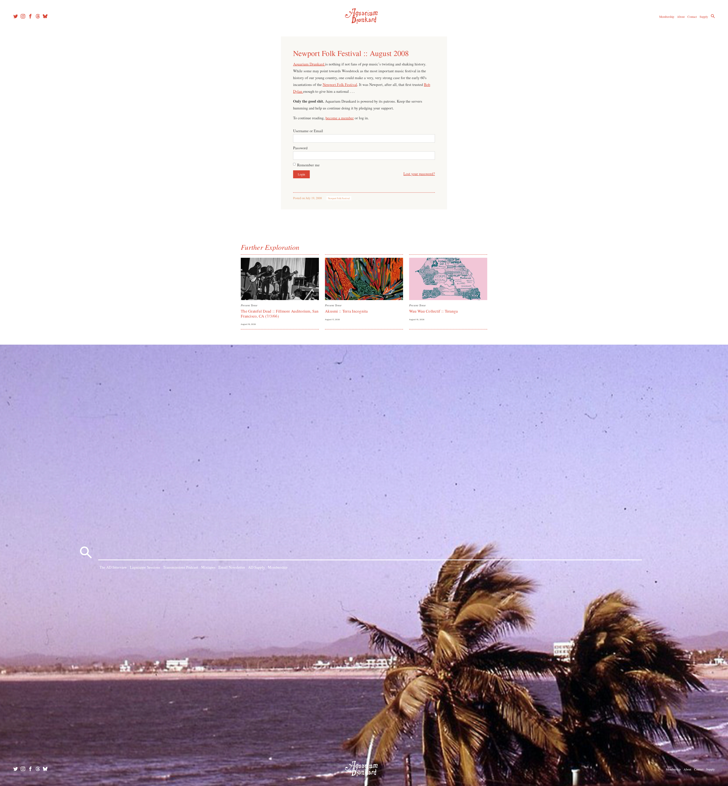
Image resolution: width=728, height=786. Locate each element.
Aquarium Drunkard (309, 64)
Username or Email (308, 130)
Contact (692, 17)
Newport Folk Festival (340, 84)
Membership (666, 17)
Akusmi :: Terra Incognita (346, 311)
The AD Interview (113, 567)
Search (713, 16)
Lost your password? (419, 173)
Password (300, 147)
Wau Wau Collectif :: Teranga (433, 311)
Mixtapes (208, 567)
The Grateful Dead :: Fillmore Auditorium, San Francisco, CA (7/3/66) (279, 313)
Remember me (308, 164)
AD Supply (256, 567)
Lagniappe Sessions (145, 567)
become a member (340, 117)
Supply (704, 17)
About (681, 17)
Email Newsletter (231, 567)
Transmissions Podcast (180, 567)
